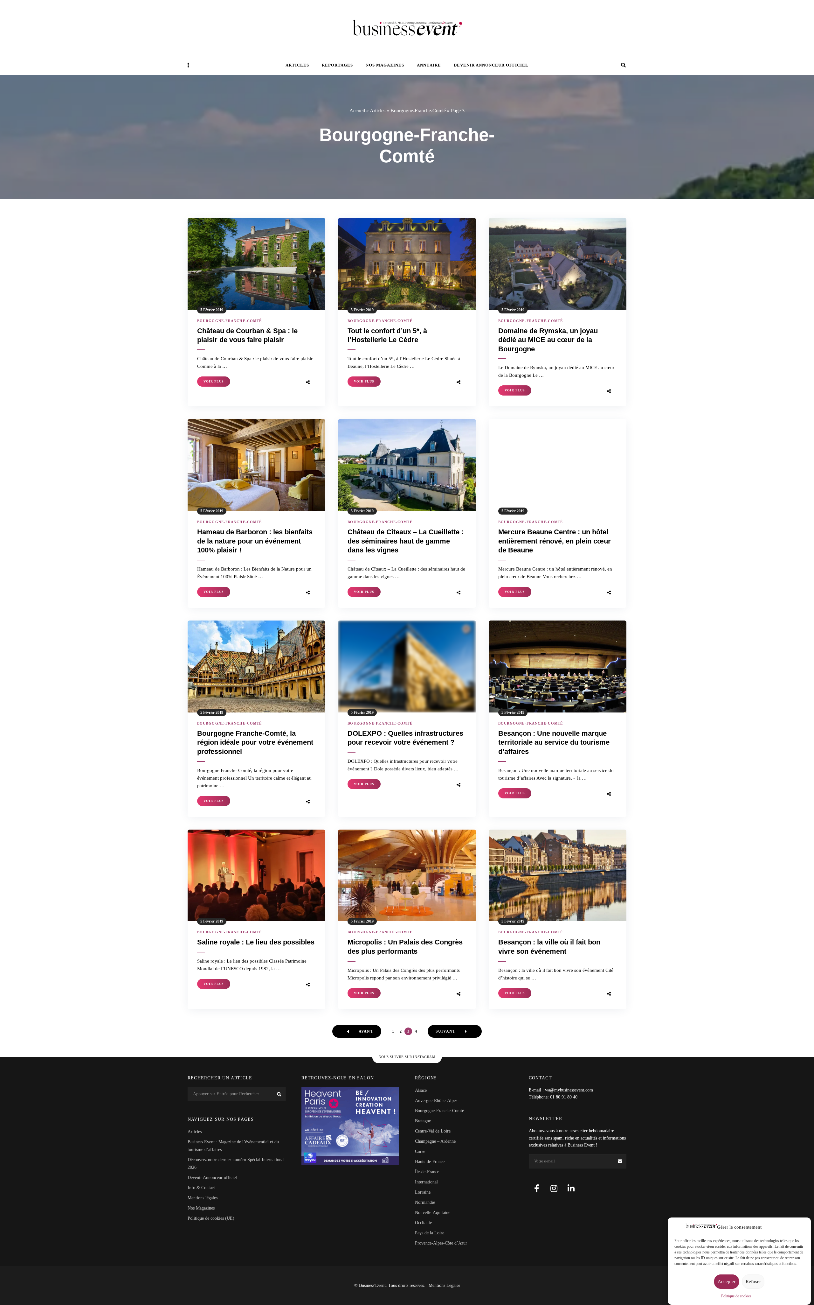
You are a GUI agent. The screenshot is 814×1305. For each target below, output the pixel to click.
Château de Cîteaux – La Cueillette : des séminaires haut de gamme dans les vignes (406, 541)
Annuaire (429, 65)
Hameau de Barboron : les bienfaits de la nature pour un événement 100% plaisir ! (255, 541)
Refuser (753, 1281)
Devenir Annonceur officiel (491, 65)
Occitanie (423, 1222)
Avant (366, 1031)
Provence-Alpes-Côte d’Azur (441, 1243)
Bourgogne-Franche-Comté (418, 110)
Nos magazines (385, 65)
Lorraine (423, 1192)
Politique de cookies (736, 1296)
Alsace (421, 1090)
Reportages (337, 65)
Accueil (357, 110)
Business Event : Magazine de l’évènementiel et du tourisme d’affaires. (233, 1146)
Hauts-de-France (430, 1161)
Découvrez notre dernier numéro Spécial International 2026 (236, 1163)
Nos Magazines (201, 1208)
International (426, 1182)
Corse (420, 1151)
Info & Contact (201, 1187)
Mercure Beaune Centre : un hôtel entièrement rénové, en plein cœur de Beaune (554, 541)
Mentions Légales (444, 1285)
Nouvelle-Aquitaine (432, 1212)
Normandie (425, 1202)
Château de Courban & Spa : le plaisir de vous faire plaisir (247, 335)
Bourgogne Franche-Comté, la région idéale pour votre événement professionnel (255, 742)
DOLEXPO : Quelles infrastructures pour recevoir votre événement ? (405, 738)
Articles (297, 65)
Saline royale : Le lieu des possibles (255, 942)
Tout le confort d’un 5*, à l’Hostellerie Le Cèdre (387, 335)
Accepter (726, 1281)
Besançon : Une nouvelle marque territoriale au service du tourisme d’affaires (554, 742)
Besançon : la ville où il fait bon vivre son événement (549, 946)
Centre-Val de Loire (433, 1131)
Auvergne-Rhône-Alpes (436, 1100)
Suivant (445, 1031)
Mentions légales (202, 1198)
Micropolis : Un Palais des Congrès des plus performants (405, 946)
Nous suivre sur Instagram (407, 1057)
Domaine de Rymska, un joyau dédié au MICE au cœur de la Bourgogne (548, 340)
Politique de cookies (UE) (211, 1218)
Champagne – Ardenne (435, 1141)
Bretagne (423, 1121)
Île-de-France (427, 1171)
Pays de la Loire (429, 1233)
